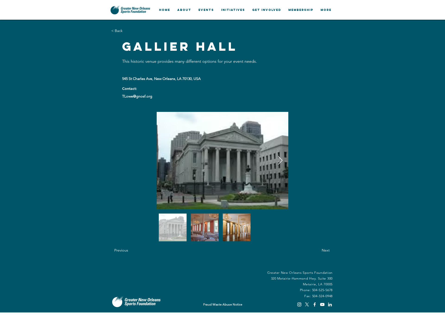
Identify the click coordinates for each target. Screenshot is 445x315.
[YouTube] (322, 304)
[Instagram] (299, 304)
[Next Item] (280, 160)
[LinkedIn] (330, 304)
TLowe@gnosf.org (137, 96)
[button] (184, 10)
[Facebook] (314, 304)
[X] (307, 304)
